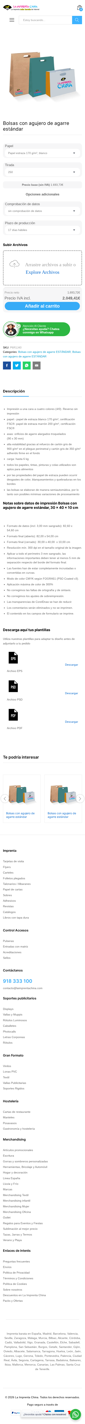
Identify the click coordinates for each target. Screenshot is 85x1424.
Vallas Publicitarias (14, 1082)
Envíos (7, 1267)
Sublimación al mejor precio (20, 1228)
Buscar (77, 20)
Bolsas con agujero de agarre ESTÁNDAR (44, 351)
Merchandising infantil (16, 1200)
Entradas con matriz (15, 946)
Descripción (14, 391)
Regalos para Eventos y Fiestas (23, 1223)
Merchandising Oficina (17, 1211)
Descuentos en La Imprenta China (24, 1295)
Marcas (7, 1189)
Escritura (8, 1155)
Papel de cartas (13, 889)
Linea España (11, 1178)
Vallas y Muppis (12, 1014)
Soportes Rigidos (13, 1088)
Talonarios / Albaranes (17, 883)
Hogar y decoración (15, 1172)
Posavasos (10, 1123)
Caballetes (9, 1025)
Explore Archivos (42, 272)
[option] (21, 799)
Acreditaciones (12, 952)
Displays (8, 1009)
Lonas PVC (10, 1071)
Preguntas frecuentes (16, 1261)
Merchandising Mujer (16, 1206)
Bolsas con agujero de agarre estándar (20, 815)
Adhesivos (9, 900)
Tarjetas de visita (13, 861)
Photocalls (9, 1031)
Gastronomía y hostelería (19, 1128)
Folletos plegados (14, 878)
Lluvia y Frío (10, 1183)
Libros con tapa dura (16, 917)
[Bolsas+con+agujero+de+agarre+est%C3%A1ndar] (17, 365)
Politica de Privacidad (16, 1272)
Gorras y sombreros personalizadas (25, 1161)
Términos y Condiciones (18, 1278)
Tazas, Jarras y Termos (17, 1234)
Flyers (7, 867)
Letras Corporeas (14, 1037)
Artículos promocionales (18, 1150)
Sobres (7, 895)
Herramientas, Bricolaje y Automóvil (25, 1166)
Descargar (71, 664)
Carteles (8, 872)
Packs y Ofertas (13, 1300)
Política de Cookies (15, 1283)
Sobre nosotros (12, 1289)
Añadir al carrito (42, 306)
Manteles (8, 1117)
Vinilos (7, 1066)
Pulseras (8, 941)
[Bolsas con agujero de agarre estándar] (7, 365)
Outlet (6, 1217)
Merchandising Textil (15, 1195)
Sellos (6, 957)
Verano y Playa (12, 1240)
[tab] (16, 393)
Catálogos (9, 912)
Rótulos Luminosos (15, 1020)
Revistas (8, 906)
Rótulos (7, 1042)
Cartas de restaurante (16, 1111)
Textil (6, 1077)
